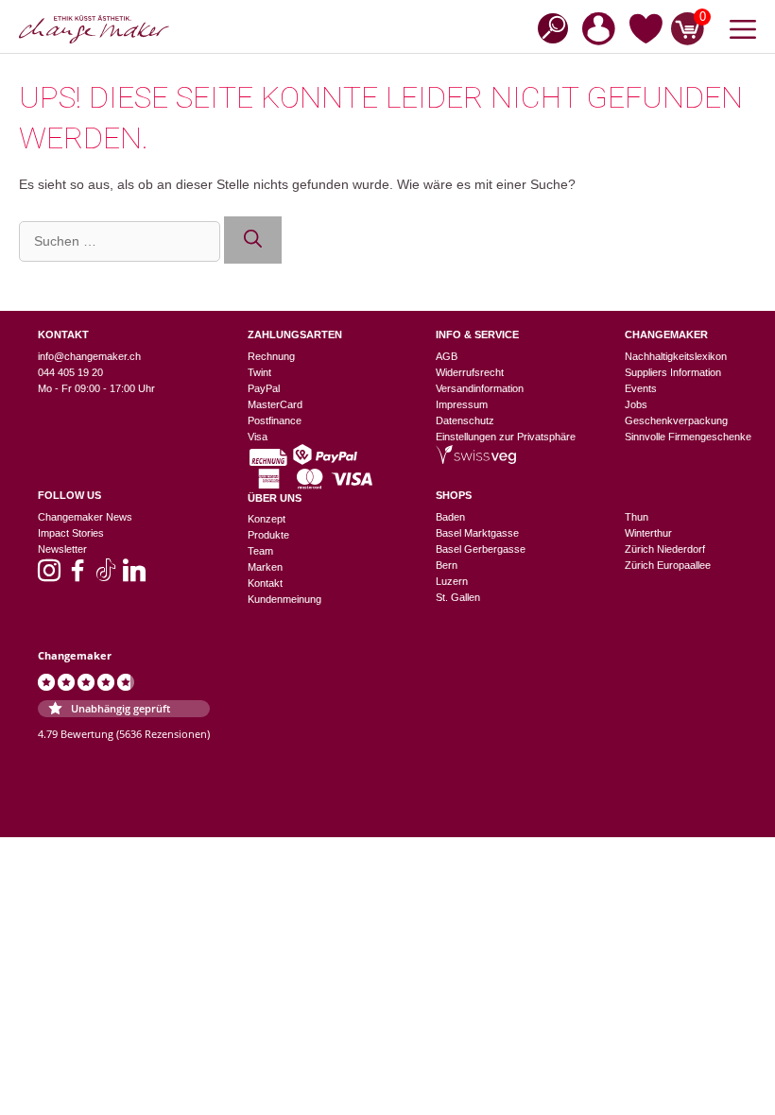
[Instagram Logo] (49, 576)
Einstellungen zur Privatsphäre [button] (506, 436)
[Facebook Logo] (77, 576)
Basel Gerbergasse (480, 549)
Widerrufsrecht (470, 372)
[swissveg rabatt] (476, 460)
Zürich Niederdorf (665, 549)
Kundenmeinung (284, 599)
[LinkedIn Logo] (134, 576)
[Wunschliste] (646, 32)
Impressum (462, 404)
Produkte (268, 534)
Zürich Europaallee (668, 565)
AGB (446, 356)
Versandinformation (480, 388)
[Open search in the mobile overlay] (547, 27)
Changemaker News (85, 517)
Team (260, 551)
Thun (636, 517)
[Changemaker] (94, 29)
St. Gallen (458, 597)
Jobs (636, 404)
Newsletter (62, 549)
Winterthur (648, 533)
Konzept (266, 518)
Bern (446, 565)
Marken (265, 567)
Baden (450, 517)
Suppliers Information (673, 372)
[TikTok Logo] (106, 576)
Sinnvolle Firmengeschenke (688, 436)
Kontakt (265, 583)
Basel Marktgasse (477, 533)
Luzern (452, 581)
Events (641, 388)
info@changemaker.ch (89, 356)
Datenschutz (465, 420)
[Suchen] (253, 240)
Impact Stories (71, 533)
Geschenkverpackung (676, 420)
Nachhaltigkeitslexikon (676, 356)
